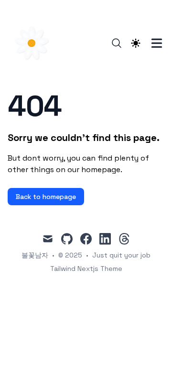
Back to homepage (46, 196)
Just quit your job (121, 255)
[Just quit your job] (34, 43)
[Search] (116, 43)
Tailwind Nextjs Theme (86, 268)
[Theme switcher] (135, 43)
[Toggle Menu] (156, 43)
